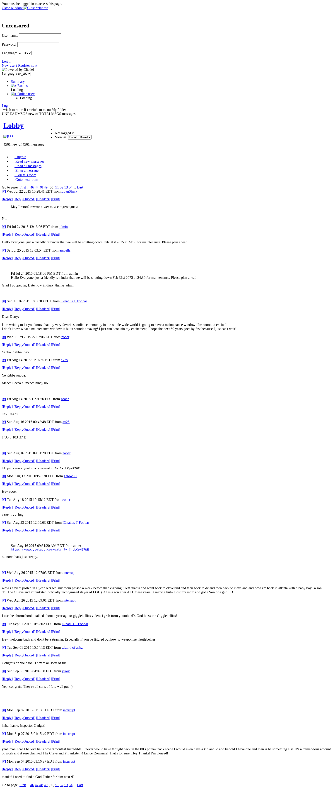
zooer (65, 337)
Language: (9, 53)
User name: (10, 35)
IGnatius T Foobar (73, 301)
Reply (7, 199)
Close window (13, 8)
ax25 (64, 360)
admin (63, 227)
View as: (61, 137)
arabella (64, 250)
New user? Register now (19, 65)
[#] (4, 191)
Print (55, 199)
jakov (66, 671)
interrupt (69, 573)
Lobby (13, 125)
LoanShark (69, 191)
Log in (6, 61)
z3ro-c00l (70, 476)
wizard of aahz (72, 647)
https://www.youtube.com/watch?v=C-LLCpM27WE (50, 549)
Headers (43, 199)
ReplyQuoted (24, 199)
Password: (9, 44)
